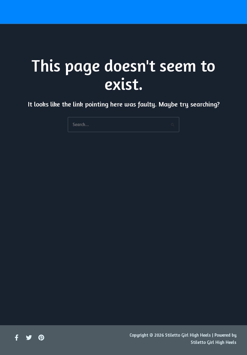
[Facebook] (17, 338)
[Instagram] (41, 338)
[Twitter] (29, 338)
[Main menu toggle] (231, 12)
